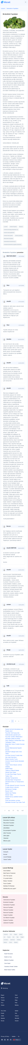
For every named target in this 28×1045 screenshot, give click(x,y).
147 (22, 810)
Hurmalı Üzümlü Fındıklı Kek (13, 755)
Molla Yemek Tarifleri (9, 969)
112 (18, 810)
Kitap (16, 1000)
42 (9, 810)
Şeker (20, 934)
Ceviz (10, 942)
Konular (5, 854)
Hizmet (16, 1020)
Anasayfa (5, 851)
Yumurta (6, 934)
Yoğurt (22, 937)
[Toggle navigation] (25, 2)
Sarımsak (12, 939)
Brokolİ (21, 226)
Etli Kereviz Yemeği (10, 789)
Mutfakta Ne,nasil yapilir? (9, 888)
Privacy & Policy (5, 1036)
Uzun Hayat (7, 963)
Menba (17, 1005)
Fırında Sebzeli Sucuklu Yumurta (15, 785)
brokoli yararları (18, 235)
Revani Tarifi (9, 791)
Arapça (17, 1015)
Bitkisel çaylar (6, 840)
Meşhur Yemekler (7, 881)
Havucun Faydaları (8, 907)
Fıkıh (16, 1002)
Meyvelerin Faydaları (8, 822)
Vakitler (14, 1036)
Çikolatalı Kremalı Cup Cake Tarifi (15, 802)
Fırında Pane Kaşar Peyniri (13, 774)
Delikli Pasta (8, 768)
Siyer (16, 995)
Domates (6, 939)
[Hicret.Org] (5, 2)
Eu (18, 1036)
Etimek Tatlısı (9, 795)
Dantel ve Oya (8, 957)
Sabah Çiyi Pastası (10, 793)
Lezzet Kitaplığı (7, 857)
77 (13, 810)
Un (4, 937)
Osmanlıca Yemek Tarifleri (11, 966)
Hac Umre (3, 1010)
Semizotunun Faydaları (9, 899)
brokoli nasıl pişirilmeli (9, 232)
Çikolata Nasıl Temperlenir (13, 780)
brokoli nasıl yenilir (8, 235)
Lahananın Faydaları (8, 922)
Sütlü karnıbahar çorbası (12, 800)
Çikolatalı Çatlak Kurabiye (12, 738)
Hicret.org (5, 988)
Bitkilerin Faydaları (9, 960)
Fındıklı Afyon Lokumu (12, 787)
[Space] (5, 983)
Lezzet (3, 8)
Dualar (2, 1013)
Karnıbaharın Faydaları (9, 904)
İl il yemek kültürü (7, 878)
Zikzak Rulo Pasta (10, 772)
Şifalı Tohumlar (7, 833)
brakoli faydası (13, 226)
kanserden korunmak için (10, 241)
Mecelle (17, 1018)
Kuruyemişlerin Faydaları (9, 830)
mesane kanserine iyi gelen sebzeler (12, 244)
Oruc (2, 1002)
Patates (19, 939)
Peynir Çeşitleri (7, 883)
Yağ (17, 937)
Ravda (2, 1020)
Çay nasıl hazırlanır (11, 757)
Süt (13, 937)
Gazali (16, 997)
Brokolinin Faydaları (8, 238)
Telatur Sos (8, 776)
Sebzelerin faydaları (12, 8)
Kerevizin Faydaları (8, 912)
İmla (16, 1013)
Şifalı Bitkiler (6, 828)
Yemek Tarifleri (7, 859)
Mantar (15, 942)
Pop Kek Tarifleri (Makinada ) (14, 736)
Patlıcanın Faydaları (8, 910)
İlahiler (16, 1010)
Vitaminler (5, 838)
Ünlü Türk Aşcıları (7, 875)
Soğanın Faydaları (8, 915)
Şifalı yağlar (6, 835)
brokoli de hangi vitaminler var (11, 229)
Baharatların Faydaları (8, 820)
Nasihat (3, 1018)
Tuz (11, 934)
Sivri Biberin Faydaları (8, 917)
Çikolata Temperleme (11, 778)
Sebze (5, 942)
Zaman (2, 1005)
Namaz (2, 997)
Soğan (15, 934)
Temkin (3, 1000)
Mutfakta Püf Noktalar (8, 886)
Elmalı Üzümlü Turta (11, 759)
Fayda (8, 937)
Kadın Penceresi (8, 953)
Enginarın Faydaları (8, 920)
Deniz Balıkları (7, 870)
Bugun (2, 995)
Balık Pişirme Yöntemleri (9, 873)
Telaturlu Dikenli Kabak (12, 770)
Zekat (2, 1015)
